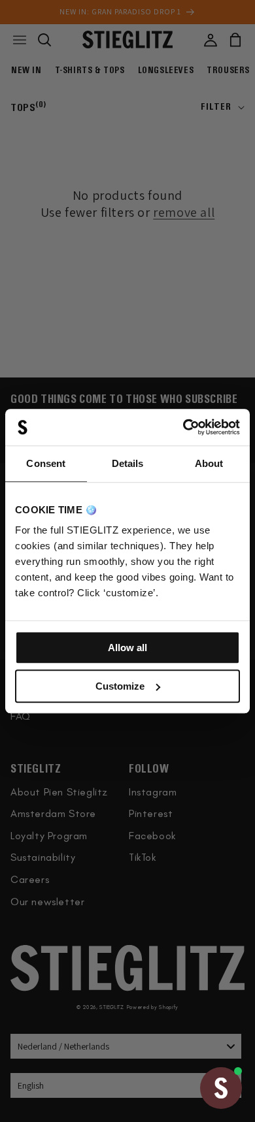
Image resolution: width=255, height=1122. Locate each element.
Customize (119, 686)
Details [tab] (128, 463)
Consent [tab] (45, 463)
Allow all (127, 647)
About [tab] (209, 463)
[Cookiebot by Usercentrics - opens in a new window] (183, 427)
